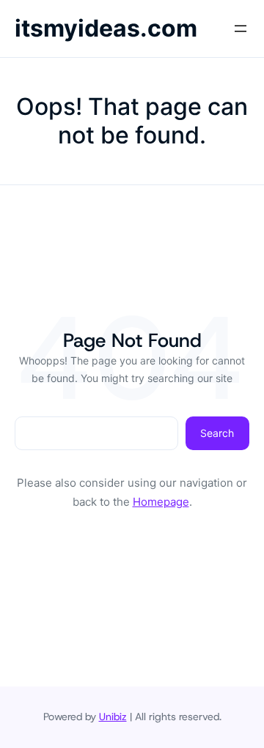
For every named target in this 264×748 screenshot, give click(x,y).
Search (217, 433)
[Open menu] (240, 28)
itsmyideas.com (106, 28)
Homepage (161, 502)
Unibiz (113, 716)
